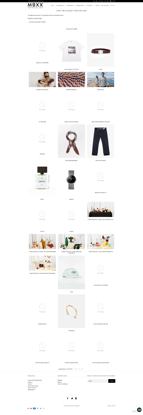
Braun (71, 199)
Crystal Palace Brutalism (100, 362)
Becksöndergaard (71, 160)
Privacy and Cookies (33, 386)
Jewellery (89, 5)
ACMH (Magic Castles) (71, 69)
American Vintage (42, 89)
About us (30, 382)
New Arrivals (60, 5)
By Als (42, 231)
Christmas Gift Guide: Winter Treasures (42, 273)
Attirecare (42, 121)
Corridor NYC (42, 324)
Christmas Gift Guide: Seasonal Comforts (71, 252)
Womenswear (80, 5)
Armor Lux (100, 89)
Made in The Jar (111, 405)
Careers (30, 384)
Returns (60, 382)
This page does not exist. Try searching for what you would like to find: (45, 15)
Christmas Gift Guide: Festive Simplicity (101, 219)
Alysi (100, 69)
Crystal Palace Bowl (71, 362)
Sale (52, 5)
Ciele (71, 291)
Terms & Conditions (63, 384)
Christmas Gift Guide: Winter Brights (100, 251)
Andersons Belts (71, 89)
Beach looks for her (71, 121)
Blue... (42, 199)
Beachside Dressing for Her (101, 121)
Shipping (60, 380)
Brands (112, 5)
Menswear (70, 5)
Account (101, 1)
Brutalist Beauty (100, 192)
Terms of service (32, 387)
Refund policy (31, 389)
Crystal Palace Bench (42, 362)
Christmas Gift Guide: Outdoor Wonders (42, 251)
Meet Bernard (75, 405)
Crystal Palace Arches (100, 324)
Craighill (71, 330)
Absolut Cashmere (42, 62)
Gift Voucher (105, 5)
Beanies (42, 154)
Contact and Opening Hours (35, 380)
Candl (71, 231)
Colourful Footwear (101, 285)
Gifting (97, 5)
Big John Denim (101, 160)
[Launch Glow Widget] (139, 410)
